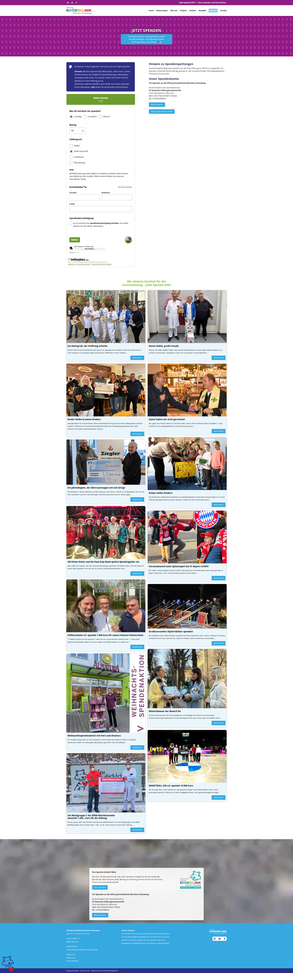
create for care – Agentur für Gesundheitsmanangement (99, 971)
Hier (93, 87)
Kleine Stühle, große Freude (164, 345)
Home (151, 10)
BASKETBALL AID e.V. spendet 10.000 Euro (171, 785)
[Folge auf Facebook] (76, 2)
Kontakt (223, 10)
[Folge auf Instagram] (68, 2)
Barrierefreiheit (72, 961)
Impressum (70, 954)
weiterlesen (137, 357)
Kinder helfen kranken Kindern (84, 419)
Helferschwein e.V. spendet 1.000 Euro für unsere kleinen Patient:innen (105, 635)
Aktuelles (202, 10)
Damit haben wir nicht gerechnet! (167, 419)
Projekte (183, 10)
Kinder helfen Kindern (160, 492)
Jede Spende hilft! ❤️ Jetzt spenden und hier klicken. (203, 2)
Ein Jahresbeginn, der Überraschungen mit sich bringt (96, 487)
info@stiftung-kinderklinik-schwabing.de (82, 950)
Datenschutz (71, 958)
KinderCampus (162, 10)
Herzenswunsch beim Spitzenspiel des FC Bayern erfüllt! (179, 566)
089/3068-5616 (72, 946)
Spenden (213, 10)
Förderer (192, 10)
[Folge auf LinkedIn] (72, 2)
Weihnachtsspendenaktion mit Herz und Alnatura (94, 735)
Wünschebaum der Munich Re (165, 711)
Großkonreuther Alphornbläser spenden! (171, 631)
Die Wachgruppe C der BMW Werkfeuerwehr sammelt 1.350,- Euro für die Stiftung (91, 817)
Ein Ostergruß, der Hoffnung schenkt (87, 345)
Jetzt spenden (100, 887)
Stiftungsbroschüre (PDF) (162, 111)
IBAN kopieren (157, 104)
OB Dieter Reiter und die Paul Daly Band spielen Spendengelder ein (103, 561)
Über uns (173, 10)
